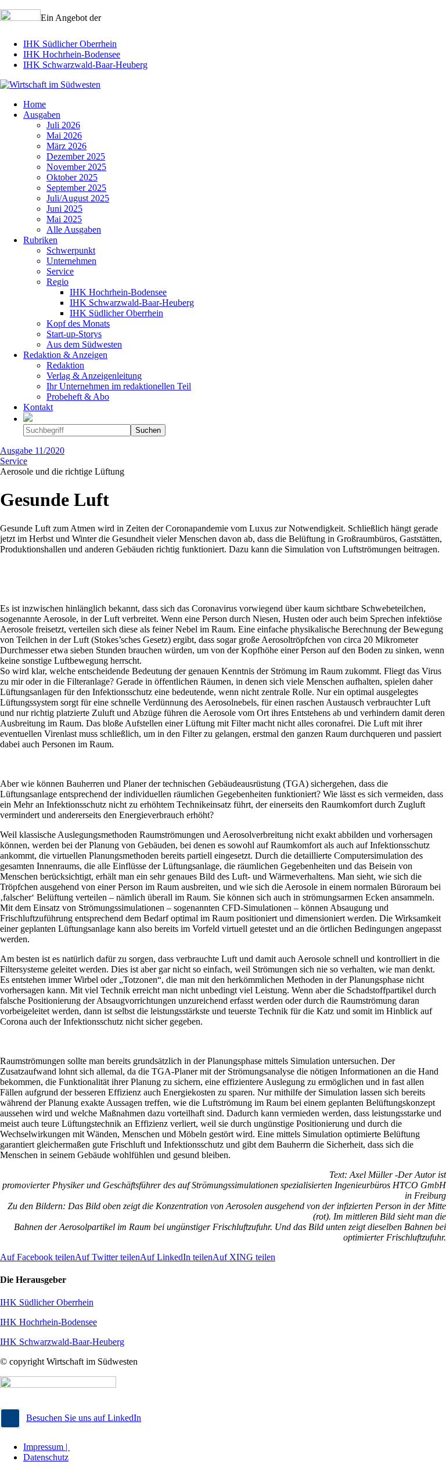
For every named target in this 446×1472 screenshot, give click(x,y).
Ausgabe (32, 450)
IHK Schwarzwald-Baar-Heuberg (85, 65)
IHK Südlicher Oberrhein (70, 44)
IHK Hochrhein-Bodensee (71, 54)
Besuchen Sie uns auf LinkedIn (83, 1418)
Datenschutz (46, 1457)
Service (13, 461)
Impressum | (46, 1447)
